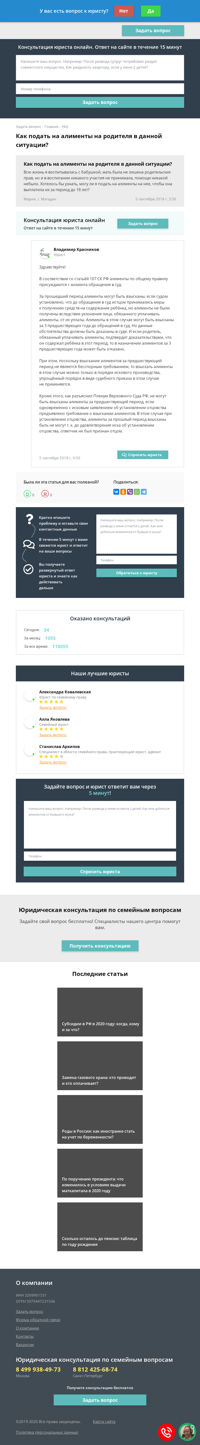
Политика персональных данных (47, 1432)
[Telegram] (144, 492)
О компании (27, 1328)
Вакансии (25, 1344)
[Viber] (130, 492)
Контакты (25, 1336)
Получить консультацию (100, 946)
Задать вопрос (153, 30)
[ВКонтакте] (116, 492)
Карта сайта (104, 1421)
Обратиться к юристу (136, 572)
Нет (123, 11)
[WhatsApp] (137, 492)
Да (151, 11)
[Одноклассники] (123, 492)
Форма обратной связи (38, 1319)
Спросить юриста (145, 454)
